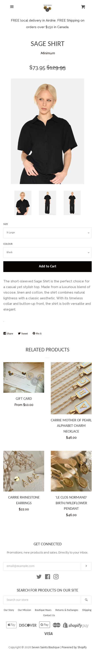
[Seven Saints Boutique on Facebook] (47, 578)
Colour (8, 244)
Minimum (47, 53)
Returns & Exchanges (66, 610)
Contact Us (49, 615)
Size (5, 224)
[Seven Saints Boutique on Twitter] (39, 578)
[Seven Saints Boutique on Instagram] (56, 578)
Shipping (86, 610)
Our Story (9, 610)
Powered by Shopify (74, 647)
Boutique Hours (43, 610)
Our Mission (24, 610)
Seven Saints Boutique (46, 647)
